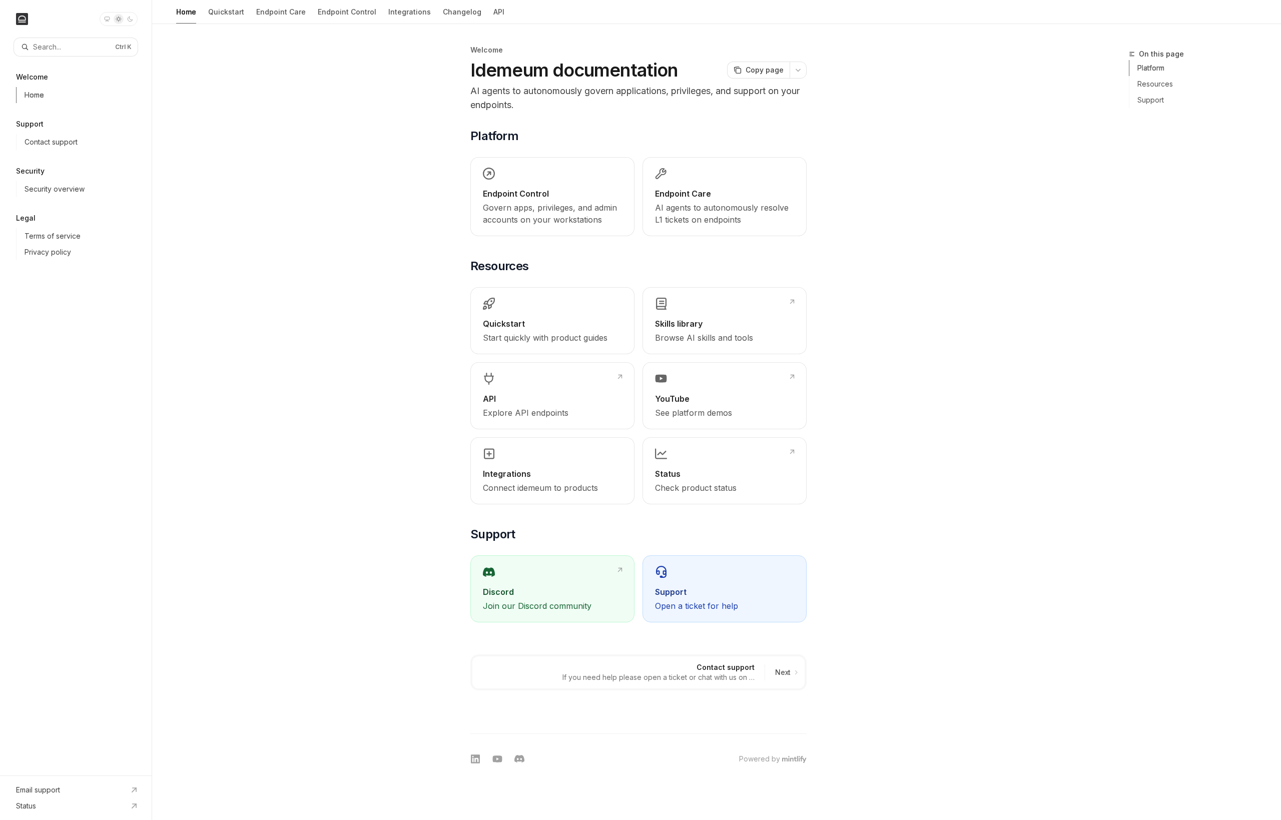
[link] (552, 196)
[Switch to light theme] (119, 19)
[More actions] (798, 70)
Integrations (409, 12)
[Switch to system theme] (107, 19)
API (498, 12)
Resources (1155, 84)
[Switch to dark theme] (130, 19)
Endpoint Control (347, 12)
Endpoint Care (281, 12)
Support (1150, 100)
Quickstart (226, 12)
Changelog (462, 12)
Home (186, 12)
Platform (1150, 68)
